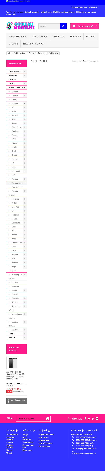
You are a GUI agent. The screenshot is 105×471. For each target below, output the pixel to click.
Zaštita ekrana (13, 324)
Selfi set (15, 294)
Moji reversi (43, 437)
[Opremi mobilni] (20, 26)
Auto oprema (14, 71)
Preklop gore (17, 183)
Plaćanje (75, 36)
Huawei (14, 143)
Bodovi (90, 36)
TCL (13, 231)
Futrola (14, 103)
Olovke (14, 282)
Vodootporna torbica (15, 316)
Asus (13, 119)
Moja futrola (18, 36)
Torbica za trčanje (14, 308)
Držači (14, 99)
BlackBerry (16, 127)
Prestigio (15, 215)
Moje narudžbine (45, 434)
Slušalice (15, 298)
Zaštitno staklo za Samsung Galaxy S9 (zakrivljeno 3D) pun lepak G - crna (15, 375)
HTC (13, 139)
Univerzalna (16, 243)
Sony (13, 227)
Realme (14, 219)
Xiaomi (14, 255)
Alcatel (14, 115)
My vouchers (44, 446)
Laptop (12, 83)
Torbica (14, 302)
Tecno (14, 235)
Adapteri (15, 91)
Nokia (14, 203)
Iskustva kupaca (33, 43)
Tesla (13, 239)
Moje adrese (43, 440)
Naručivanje (40, 36)
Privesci (15, 286)
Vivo (13, 247)
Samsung (15, 223)
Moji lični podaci (45, 443)
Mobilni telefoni (16, 87)
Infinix (14, 147)
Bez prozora (16, 187)
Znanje (13, 43)
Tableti (12, 338)
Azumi (14, 123)
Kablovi (14, 263)
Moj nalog (44, 430)
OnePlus (15, 207)
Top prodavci (28, 442)
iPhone (14, 155)
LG (12, 163)
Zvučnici (15, 330)
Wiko (13, 251)
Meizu (14, 167)
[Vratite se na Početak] (9, 53)
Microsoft (15, 171)
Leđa (13, 175)
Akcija (25, 434)
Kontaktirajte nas (79, 7)
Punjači (14, 290)
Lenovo (14, 159)
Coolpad (15, 131)
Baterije (14, 95)
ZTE (13, 259)
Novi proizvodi (26, 438)
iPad (13, 151)
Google (14, 135)
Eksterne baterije (13, 77)
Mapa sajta (27, 450)
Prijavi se (93, 7)
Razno (12, 334)
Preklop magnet (13, 193)
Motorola (15, 199)
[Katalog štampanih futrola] (52, 2)
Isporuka (58, 36)
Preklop (14, 179)
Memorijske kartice (15, 276)
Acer (13, 111)
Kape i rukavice (13, 269)
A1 (12, 107)
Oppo (14, 211)
